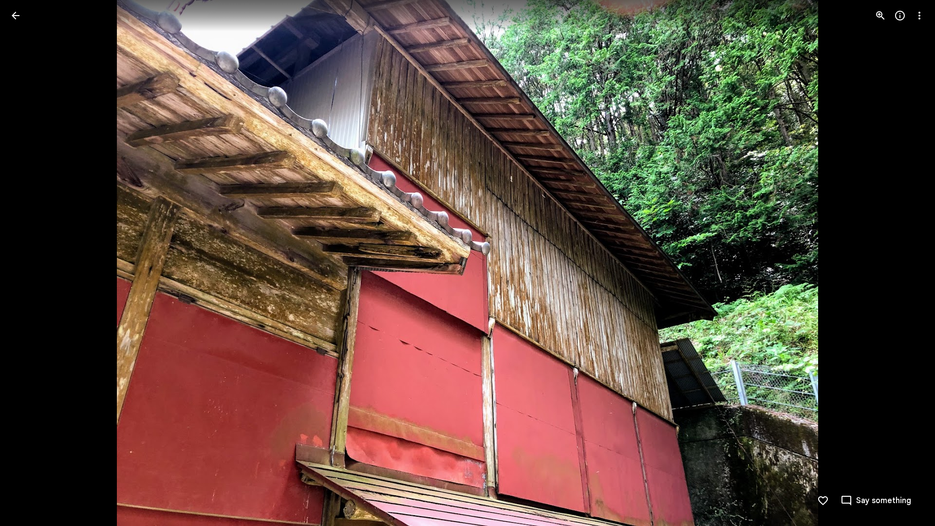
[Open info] (900, 15)
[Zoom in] (880, 15)
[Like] (823, 501)
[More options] (919, 15)
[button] (876, 501)
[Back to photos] (15, 15)
